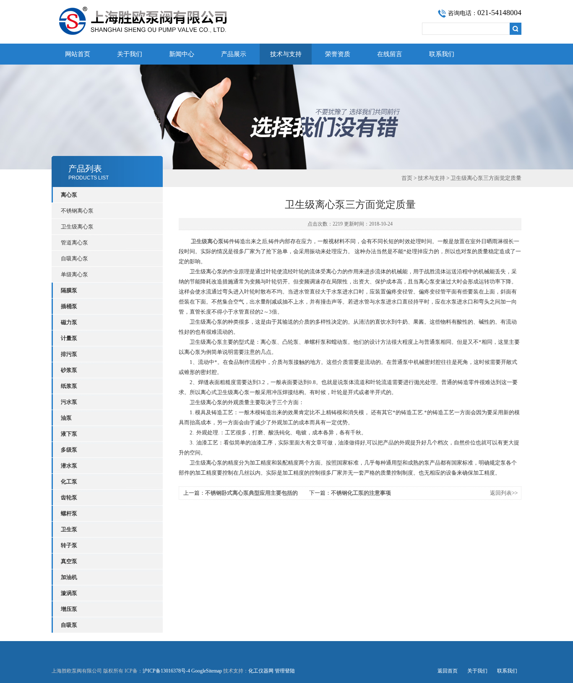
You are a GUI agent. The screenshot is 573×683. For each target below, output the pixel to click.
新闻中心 (181, 54)
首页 (406, 178)
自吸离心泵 (74, 258)
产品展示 (233, 54)
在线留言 (389, 54)
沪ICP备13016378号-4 (166, 671)
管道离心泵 (74, 242)
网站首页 (77, 54)
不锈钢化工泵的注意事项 (361, 493)
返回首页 (448, 671)
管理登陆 (285, 671)
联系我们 (441, 54)
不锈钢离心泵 (77, 211)
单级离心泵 (74, 274)
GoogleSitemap (206, 671)
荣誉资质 (337, 54)
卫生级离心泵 (77, 226)
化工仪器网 (260, 671)
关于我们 (129, 54)
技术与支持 (286, 54)
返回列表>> (504, 493)
